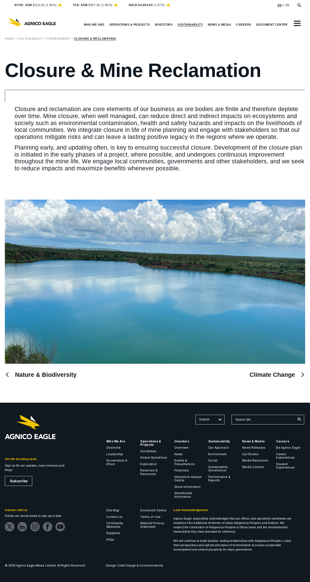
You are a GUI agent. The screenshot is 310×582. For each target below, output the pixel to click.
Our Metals (148, 451)
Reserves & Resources (148, 472)
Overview (113, 447)
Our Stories (250, 454)
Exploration (148, 464)
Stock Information (187, 487)
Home (9, 38)
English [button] (204, 419)
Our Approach (218, 447)
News (178, 454)
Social (212, 460)
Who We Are (115, 441)
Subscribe (19, 481)
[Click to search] (299, 419)
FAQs (110, 539)
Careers (282, 441)
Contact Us (114, 517)
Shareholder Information (183, 495)
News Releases (253, 447)
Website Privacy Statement (152, 525)
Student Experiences (285, 465)
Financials (181, 470)
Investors (181, 441)
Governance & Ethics (116, 462)
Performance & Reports (219, 478)
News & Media (253, 441)
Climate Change (272, 374)
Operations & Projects (150, 443)
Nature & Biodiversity (46, 374)
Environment (58, 38)
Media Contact (253, 467)
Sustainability (30, 38)
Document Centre (153, 510)
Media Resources (255, 460)
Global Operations (153, 457)
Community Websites (114, 525)
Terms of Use (150, 517)
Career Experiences (285, 456)
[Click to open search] (299, 5)
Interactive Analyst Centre (188, 478)
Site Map (112, 510)
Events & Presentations (184, 462)
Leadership (114, 454)
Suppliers (113, 533)
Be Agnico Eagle (288, 447)
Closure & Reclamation (95, 38)
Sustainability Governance (218, 468)
